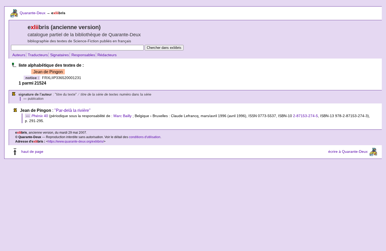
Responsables (83, 55)
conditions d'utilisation (144, 137)
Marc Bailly (122, 116)
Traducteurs (38, 55)
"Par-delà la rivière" (72, 110)
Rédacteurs (107, 55)
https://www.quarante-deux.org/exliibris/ (76, 141)
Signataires (59, 55)
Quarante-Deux (32, 13)
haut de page (32, 151)
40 (40, 116)
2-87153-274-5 (305, 116)
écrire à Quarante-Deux (348, 151)
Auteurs (18, 55)
